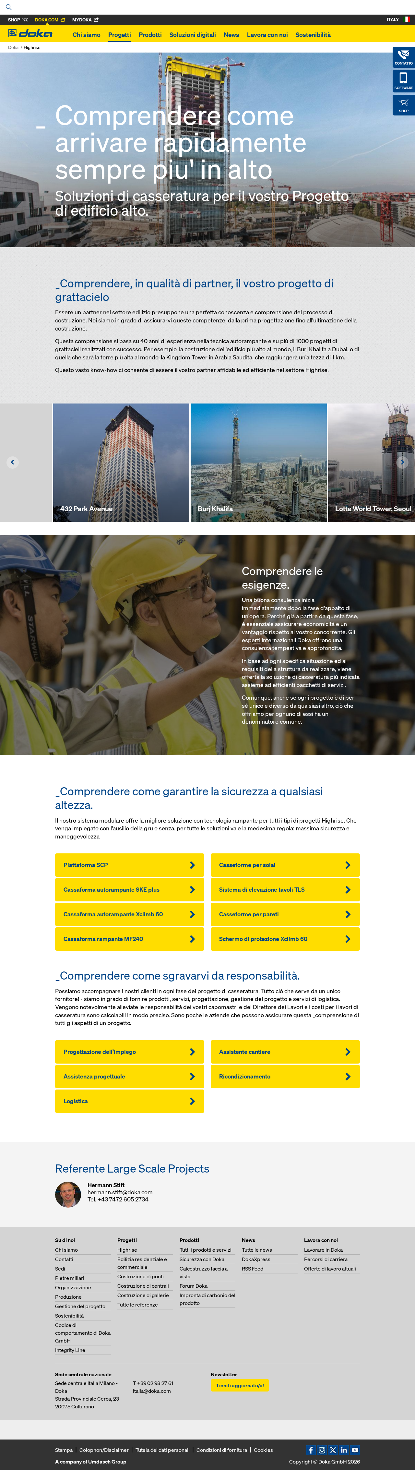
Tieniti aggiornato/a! (240, 1385)
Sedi (60, 1268)
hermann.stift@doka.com (120, 1192)
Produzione (68, 1296)
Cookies (263, 1449)
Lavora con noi (267, 34)
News (231, 34)
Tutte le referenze (137, 1304)
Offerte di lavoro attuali (330, 1268)
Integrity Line (70, 1350)
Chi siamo (87, 34)
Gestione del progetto (80, 1306)
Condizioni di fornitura (221, 1449)
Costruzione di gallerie (143, 1295)
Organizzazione (73, 1287)
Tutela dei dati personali (163, 1449)
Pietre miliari (69, 1278)
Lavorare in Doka (323, 1249)
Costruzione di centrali (143, 1285)
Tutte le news (257, 1249)
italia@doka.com (152, 1390)
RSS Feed (252, 1268)
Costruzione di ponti (140, 1276)
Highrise (127, 1249)
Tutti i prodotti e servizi (205, 1249)
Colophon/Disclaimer (104, 1449)
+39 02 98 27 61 (155, 1383)
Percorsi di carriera (326, 1259)
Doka (13, 47)
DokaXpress (256, 1259)
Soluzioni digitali (193, 34)
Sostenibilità (313, 34)
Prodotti (150, 34)
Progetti (119, 34)
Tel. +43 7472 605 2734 (118, 1199)
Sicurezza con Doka (202, 1259)
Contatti (64, 1259)
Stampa (64, 1449)
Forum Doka (194, 1285)
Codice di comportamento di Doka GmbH (83, 1332)
